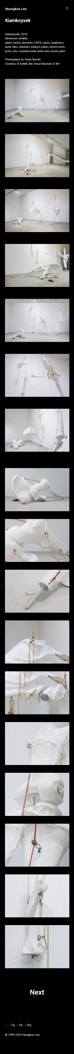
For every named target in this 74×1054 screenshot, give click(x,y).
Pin (29, 1025)
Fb (21, 1025)
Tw (13, 1025)
